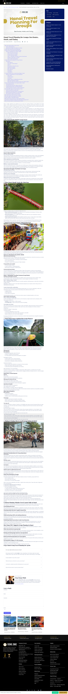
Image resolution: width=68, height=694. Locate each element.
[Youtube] (38, 690)
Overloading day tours (10, 84)
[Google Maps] (32, 690)
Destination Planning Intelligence (56, 649)
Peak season (10, 75)
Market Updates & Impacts (54, 645)
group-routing (55, 12)
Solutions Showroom (38, 657)
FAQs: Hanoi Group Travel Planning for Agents (13, 94)
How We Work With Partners (39, 660)
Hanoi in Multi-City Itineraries (13, 58)
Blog (7, 7)
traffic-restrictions (55, 14)
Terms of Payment (22, 669)
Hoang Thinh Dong (17, 41)
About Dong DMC (22, 657)
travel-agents (49, 16)
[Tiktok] (29, 690)
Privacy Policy (21, 674)
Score (5, 607)
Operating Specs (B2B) (54, 670)
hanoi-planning (49, 12)
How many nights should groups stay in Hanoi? (13, 96)
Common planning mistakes (12, 55)
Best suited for (10, 62)
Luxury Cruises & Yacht (54, 657)
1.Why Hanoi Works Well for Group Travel (12, 45)
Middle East (36, 681)
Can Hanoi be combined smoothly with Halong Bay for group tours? (16, 99)
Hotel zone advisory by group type (12, 90)
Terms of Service (22, 668)
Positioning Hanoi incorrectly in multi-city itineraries (15, 87)
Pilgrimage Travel (53, 662)
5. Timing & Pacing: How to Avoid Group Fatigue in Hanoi (15, 73)
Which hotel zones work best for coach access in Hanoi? (14, 98)
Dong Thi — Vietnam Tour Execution (56, 680)
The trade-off (10, 72)
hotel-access (49, 14)
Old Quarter (8, 61)
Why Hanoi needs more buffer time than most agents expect (18, 81)
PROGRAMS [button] (28, 3)
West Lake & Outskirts (11, 68)
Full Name (5, 589)
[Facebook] (27, 690)
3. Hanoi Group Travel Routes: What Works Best (13, 50)
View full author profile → (19, 583)
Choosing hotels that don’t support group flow (14, 85)
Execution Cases (37, 667)
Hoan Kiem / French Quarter (12, 63)
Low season (10, 78)
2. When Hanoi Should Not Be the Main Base (12, 49)
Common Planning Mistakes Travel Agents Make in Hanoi (15, 82)
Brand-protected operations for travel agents (14, 92)
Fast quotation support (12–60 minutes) (13, 93)
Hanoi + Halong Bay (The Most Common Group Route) (17, 56)
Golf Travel (52, 660)
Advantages (10, 70)
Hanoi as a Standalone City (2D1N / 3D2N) (13, 51)
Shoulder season (10, 76)
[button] (4, 1)
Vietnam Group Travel (38, 650)
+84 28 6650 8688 (23, 651)
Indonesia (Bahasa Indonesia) (39, 675)
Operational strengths (11, 67)
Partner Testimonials (38, 668)
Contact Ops (21, 658)
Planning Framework (53, 672)
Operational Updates (50, 68)
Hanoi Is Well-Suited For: (10, 46)
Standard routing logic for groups (13, 57)
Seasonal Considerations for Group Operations (14, 74)
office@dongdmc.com (23, 652)
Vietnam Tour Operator (38, 647)
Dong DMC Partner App (54, 668)
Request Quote (63, 692)
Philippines (36, 673)
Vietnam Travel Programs (38, 658)
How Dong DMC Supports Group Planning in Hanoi (13, 88)
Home (4, 7)
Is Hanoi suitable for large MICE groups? (12, 97)
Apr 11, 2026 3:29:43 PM (8, 41)
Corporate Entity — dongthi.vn (55, 678)
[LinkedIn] (41, 690)
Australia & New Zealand (38, 680)
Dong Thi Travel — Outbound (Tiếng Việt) (57, 684)
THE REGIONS (22, 3)
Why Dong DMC (37, 662)
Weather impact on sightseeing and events (15, 79)
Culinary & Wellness (53, 659)
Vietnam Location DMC (38, 649)
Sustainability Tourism (22, 661)
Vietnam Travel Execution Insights (13, 7)
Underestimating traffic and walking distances (14, 86)
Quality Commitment (22, 671)
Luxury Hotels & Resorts (54, 656)
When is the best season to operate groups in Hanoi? (14, 100)
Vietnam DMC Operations (38, 652)
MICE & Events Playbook (54, 654)
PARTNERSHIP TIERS (35, 3)
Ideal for (9, 64)
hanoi (54, 16)
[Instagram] (34, 690)
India (35, 683)
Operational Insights (53, 647)
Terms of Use (21, 666)
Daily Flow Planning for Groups (13, 80)
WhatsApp (56, 692)
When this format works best (13, 52)
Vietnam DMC (36, 645)
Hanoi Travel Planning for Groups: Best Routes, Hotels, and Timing (21, 38)
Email (5, 593)
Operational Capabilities (23, 660)
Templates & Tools (53, 673)
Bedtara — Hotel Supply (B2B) (55, 686)
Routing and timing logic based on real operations (15, 91)
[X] (36, 689)
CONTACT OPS (42, 3)
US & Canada (36, 678)
